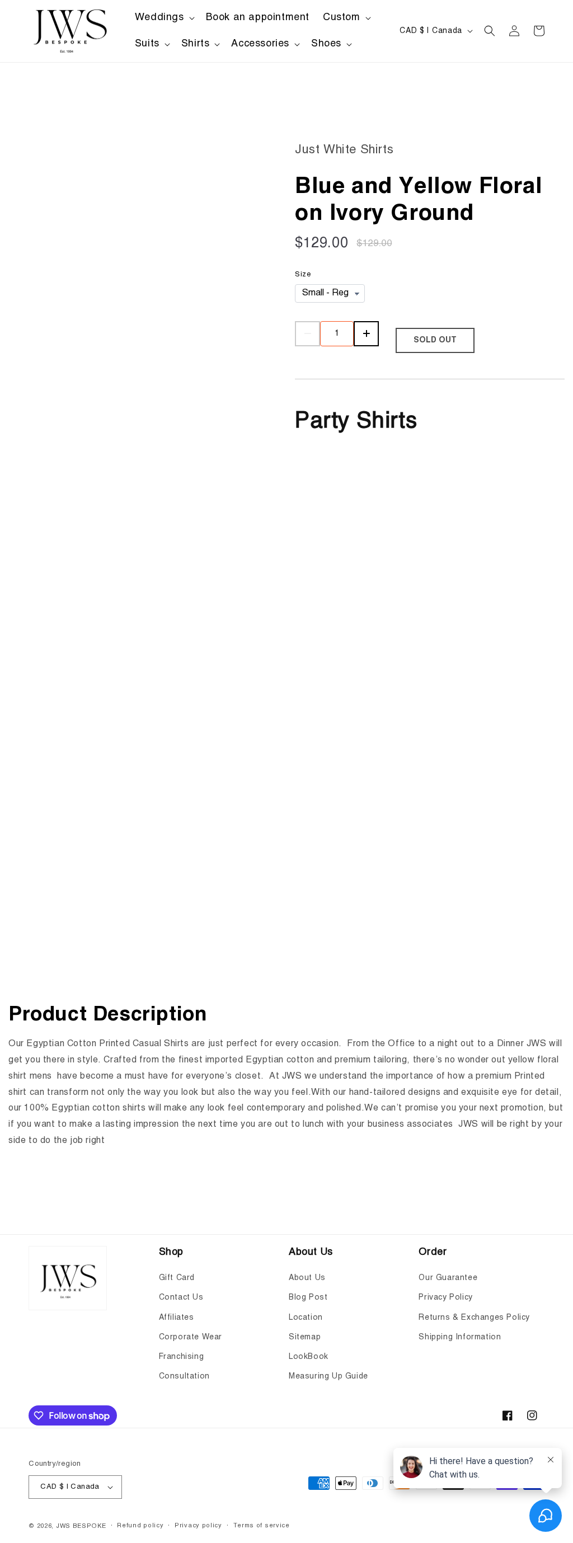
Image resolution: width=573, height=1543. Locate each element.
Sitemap (305, 1337)
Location (306, 1317)
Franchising (181, 1357)
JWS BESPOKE (81, 1526)
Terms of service (261, 1526)
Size (303, 274)
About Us (307, 1278)
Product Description (107, 1015)
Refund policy (140, 1526)
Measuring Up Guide (328, 1376)
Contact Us (181, 1297)
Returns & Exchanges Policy (474, 1317)
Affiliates (176, 1317)
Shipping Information (460, 1337)
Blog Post (308, 1297)
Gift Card (177, 1278)
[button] (163, 17)
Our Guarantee (448, 1278)
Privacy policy (198, 1526)
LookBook (308, 1357)
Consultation (184, 1376)
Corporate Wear (190, 1337)
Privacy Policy (445, 1297)
